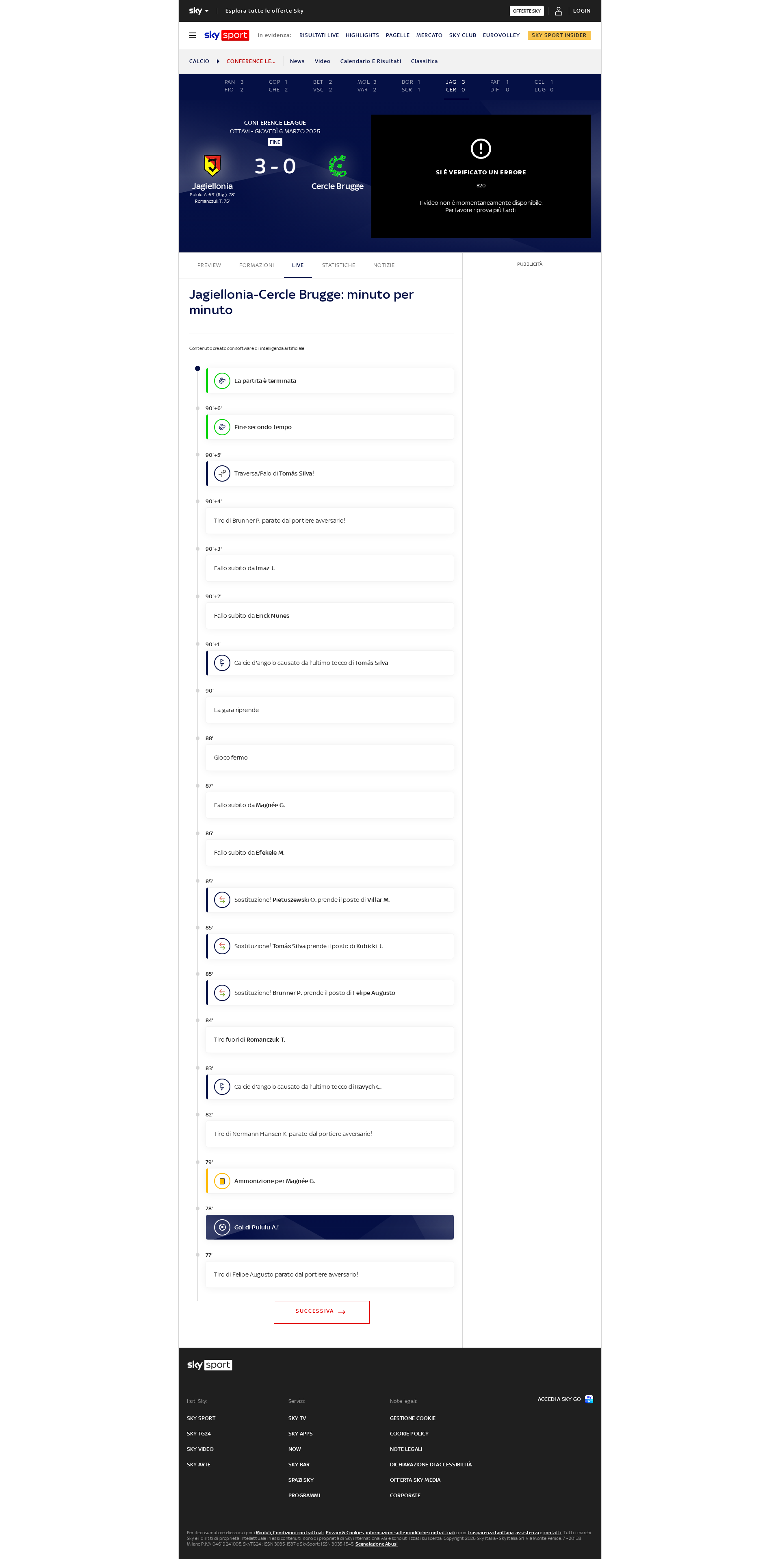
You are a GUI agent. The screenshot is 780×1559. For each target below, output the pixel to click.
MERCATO (429, 35)
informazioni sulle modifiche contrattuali (410, 1532)
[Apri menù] (192, 35)
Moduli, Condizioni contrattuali (290, 1532)
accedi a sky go (559, 1399)
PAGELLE (398, 35)
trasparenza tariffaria (491, 1532)
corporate (405, 1495)
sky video (200, 1449)
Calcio (199, 61)
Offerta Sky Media (415, 1480)
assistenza (527, 1532)
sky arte (199, 1464)
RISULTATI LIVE (319, 35)
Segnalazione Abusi (376, 1544)
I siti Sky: (197, 1401)
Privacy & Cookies (345, 1532)
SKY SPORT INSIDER (559, 35)
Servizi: (297, 1401)
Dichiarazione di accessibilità (431, 1464)
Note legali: (403, 1401)
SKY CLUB (463, 35)
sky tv (297, 1418)
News (297, 61)
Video (323, 61)
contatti (553, 1532)
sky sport (201, 1418)
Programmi (304, 1495)
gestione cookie (413, 1418)
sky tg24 (199, 1434)
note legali (406, 1449)
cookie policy (409, 1434)
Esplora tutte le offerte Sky (264, 11)
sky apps (300, 1434)
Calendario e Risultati (370, 61)
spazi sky (301, 1480)
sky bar (299, 1464)
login (582, 11)
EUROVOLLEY (501, 35)
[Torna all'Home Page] (227, 35)
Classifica (424, 61)
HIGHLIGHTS (362, 35)
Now (294, 1449)
